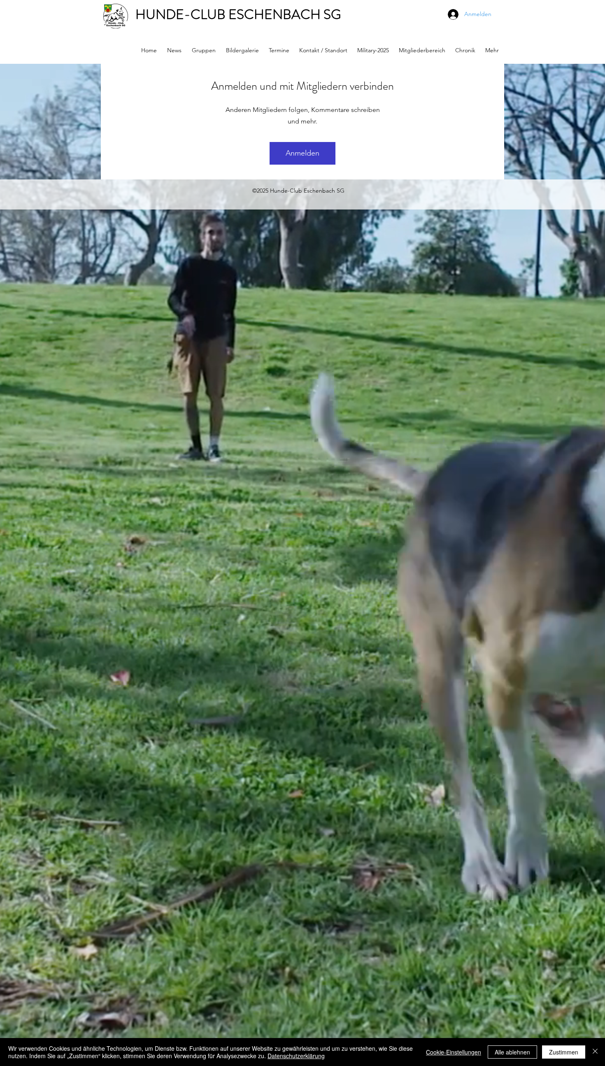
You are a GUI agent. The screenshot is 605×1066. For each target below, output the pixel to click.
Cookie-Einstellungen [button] (453, 1052)
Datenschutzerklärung (296, 1056)
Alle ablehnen (512, 1052)
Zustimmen (563, 1052)
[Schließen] (595, 1052)
